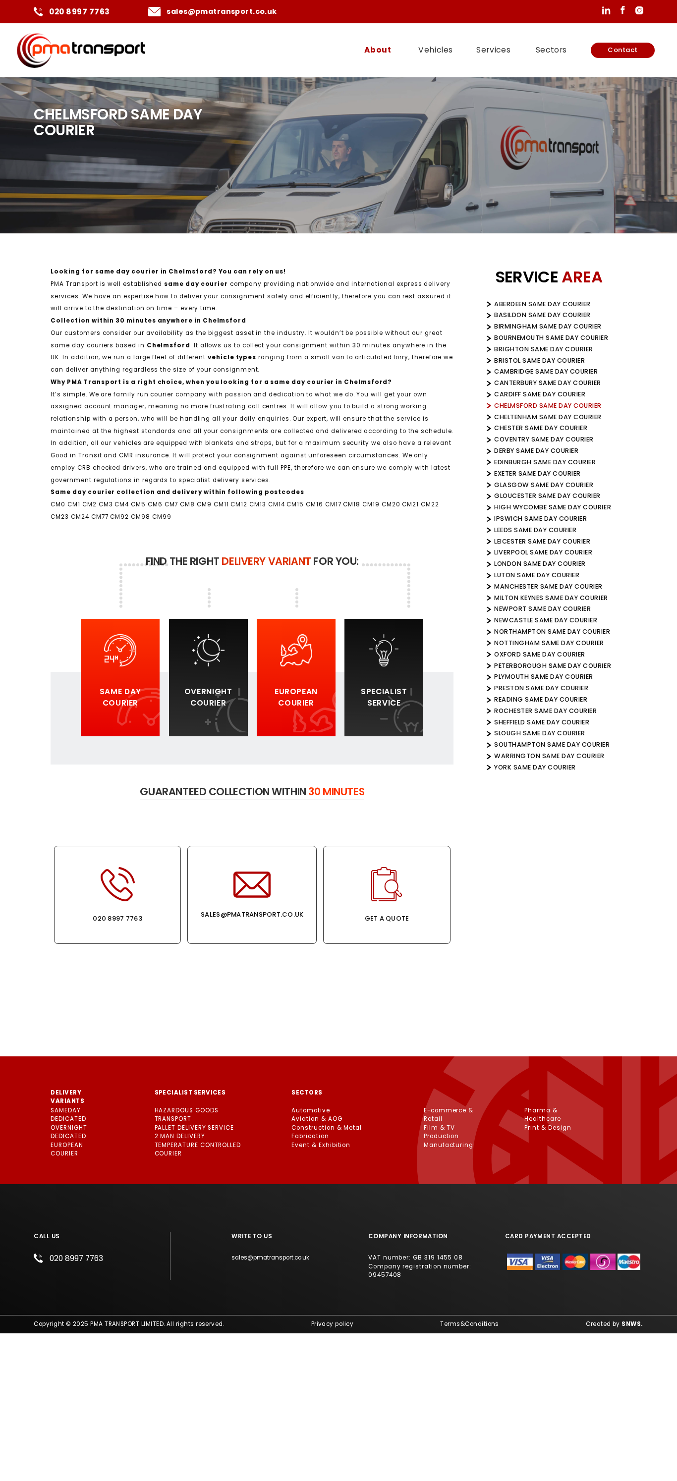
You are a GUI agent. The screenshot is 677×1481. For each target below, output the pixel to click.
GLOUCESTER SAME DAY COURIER (547, 496)
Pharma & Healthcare (542, 1114)
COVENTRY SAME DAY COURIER (544, 439)
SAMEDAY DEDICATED (68, 1114)
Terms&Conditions (469, 1324)
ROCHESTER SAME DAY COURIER (545, 711)
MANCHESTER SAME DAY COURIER (548, 586)
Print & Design (547, 1128)
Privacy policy (332, 1324)
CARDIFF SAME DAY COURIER (539, 394)
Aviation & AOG (316, 1119)
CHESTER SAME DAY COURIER (540, 428)
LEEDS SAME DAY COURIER (535, 530)
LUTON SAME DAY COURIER (536, 575)
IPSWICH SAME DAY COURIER (540, 518)
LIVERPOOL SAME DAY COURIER (543, 552)
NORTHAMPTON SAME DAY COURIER (552, 631)
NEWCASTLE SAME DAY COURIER (545, 620)
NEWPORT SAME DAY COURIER (542, 608)
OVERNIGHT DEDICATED (69, 1132)
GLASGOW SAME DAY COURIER (543, 485)
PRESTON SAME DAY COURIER (541, 688)
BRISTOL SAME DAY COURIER (539, 360)
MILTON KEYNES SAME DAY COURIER (551, 598)
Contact (623, 50)
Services (493, 50)
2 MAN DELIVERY (180, 1136)
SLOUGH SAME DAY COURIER (539, 733)
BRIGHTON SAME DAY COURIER (543, 349)
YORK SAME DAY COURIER (535, 767)
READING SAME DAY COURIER (540, 699)
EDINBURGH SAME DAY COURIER (545, 462)
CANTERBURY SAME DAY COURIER (547, 383)
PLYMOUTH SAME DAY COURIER (543, 676)
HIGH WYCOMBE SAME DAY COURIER (552, 507)
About (377, 50)
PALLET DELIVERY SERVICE (194, 1128)
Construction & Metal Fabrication (326, 1132)
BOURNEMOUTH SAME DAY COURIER (551, 337)
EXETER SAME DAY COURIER (537, 473)
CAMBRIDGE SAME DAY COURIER (546, 371)
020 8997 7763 (79, 11)
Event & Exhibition (320, 1145)
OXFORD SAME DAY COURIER (539, 654)
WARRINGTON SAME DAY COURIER (549, 756)
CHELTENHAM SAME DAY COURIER (548, 417)
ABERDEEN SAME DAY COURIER (542, 304)
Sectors (551, 50)
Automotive (310, 1110)
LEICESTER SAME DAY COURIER (542, 541)
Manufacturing (448, 1145)
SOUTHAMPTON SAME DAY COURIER (552, 744)
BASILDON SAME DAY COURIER (542, 315)
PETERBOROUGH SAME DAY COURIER (552, 665)
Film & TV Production (441, 1132)
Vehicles (435, 50)
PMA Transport (74, 284)
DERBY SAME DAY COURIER (536, 450)
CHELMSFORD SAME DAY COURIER (548, 405)
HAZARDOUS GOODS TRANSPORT (187, 1114)
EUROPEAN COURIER (67, 1149)
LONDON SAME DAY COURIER (540, 563)
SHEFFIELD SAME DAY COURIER (541, 722)
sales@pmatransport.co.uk (222, 11)
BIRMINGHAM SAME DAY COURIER (548, 326)
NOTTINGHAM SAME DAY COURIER (549, 643)
